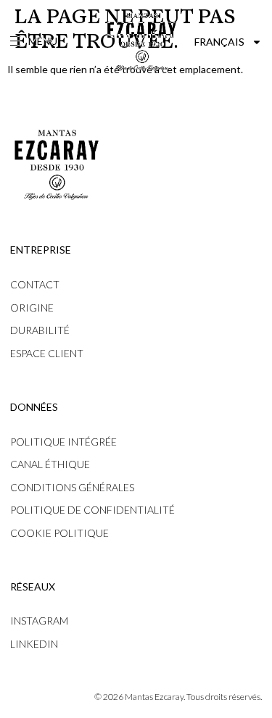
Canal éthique (50, 464)
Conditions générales (72, 487)
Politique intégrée (63, 441)
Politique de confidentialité (92, 510)
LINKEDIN (34, 644)
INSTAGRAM (39, 620)
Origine (32, 307)
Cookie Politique (59, 533)
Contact (34, 284)
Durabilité (40, 330)
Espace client (46, 353)
